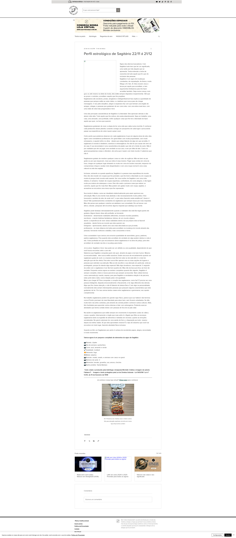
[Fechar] (234, 535)
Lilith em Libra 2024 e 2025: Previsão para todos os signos (117, 475)
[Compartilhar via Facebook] (85, 441)
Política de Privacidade (78, 535)
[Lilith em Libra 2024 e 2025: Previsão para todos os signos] (118, 464)
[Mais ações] (151, 48)
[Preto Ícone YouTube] (157, 2)
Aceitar (228, 535)
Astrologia (92, 36)
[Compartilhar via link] (98, 441)
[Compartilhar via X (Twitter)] (89, 441)
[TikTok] (162, 2)
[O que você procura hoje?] (118, 10)
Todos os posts (80, 36)
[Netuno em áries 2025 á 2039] (88, 464)
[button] (159, 36)
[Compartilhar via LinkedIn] (94, 441)
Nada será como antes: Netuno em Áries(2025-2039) (87, 475)
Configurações (217, 535)
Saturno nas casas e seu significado (145, 475)
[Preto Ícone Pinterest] (165, 2)
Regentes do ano (106, 36)
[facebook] (171, 2)
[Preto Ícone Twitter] (160, 2)
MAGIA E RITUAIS (122, 36)
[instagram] (168, 2)
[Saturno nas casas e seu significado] (148, 464)
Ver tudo (158, 453)
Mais (133, 36)
